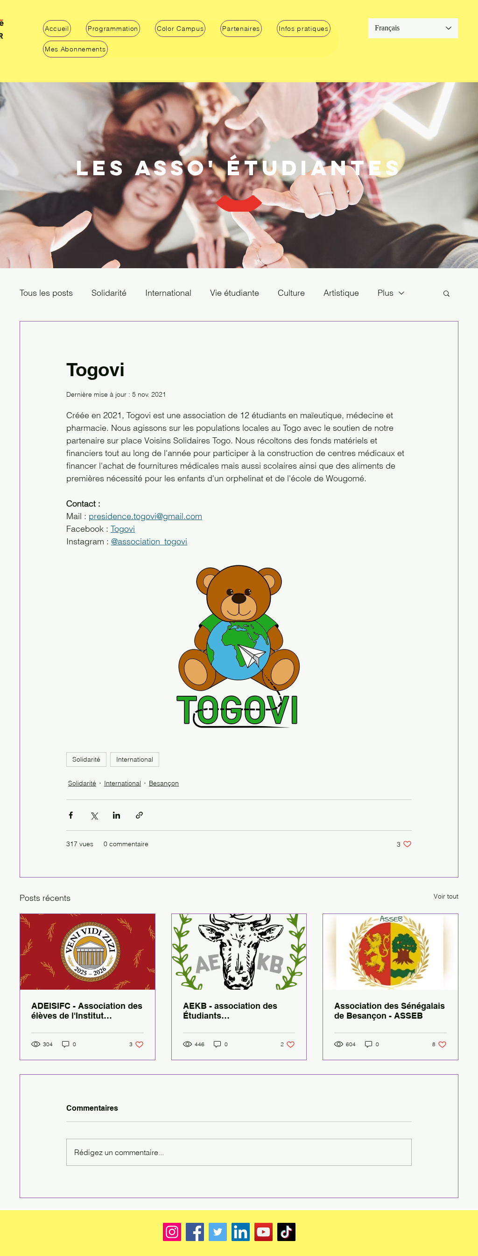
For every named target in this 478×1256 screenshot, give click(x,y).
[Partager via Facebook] (70, 815)
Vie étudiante (234, 292)
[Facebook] (195, 1232)
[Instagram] (172, 1232)
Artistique (341, 292)
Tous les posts (46, 292)
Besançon (164, 783)
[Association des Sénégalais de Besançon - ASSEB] (390, 952)
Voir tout (446, 896)
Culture (291, 292)
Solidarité (109, 292)
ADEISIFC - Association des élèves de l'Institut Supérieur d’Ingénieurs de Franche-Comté (86, 1010)
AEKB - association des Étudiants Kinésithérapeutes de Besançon (230, 1010)
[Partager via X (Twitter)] (93, 815)
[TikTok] (286, 1232)
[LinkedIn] (241, 1232)
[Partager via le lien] (139, 815)
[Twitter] (218, 1232)
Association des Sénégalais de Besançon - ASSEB (389, 1010)
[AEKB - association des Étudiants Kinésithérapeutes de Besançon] (239, 952)
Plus (386, 292)
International (168, 292)
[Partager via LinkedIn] (116, 815)
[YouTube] (263, 1232)
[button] (113, 28)
